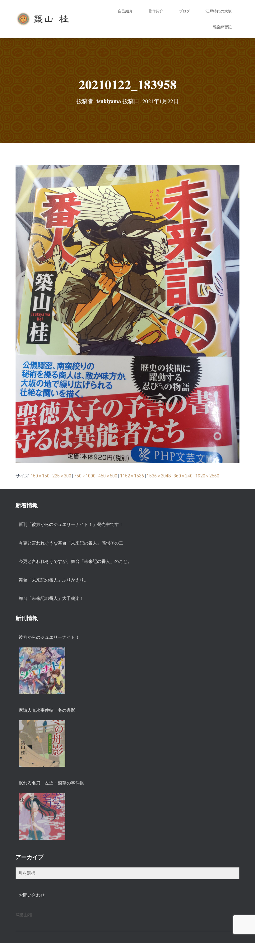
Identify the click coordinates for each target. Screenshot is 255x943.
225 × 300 (61, 475)
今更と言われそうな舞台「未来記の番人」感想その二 (71, 542)
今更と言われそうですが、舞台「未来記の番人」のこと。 (75, 561)
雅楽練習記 (222, 27)
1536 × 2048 (159, 475)
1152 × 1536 (132, 475)
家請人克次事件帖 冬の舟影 (47, 710)
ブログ (184, 11)
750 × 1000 (84, 475)
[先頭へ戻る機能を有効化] (243, 930)
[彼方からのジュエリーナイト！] (42, 671)
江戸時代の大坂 (219, 11)
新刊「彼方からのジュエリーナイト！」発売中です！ (71, 524)
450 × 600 (107, 475)
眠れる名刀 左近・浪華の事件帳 (51, 782)
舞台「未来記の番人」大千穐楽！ (51, 598)
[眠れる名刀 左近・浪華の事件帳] (42, 816)
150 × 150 (39, 475)
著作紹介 (155, 11)
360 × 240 (183, 475)
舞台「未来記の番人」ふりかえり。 (53, 579)
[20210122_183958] (127, 313)
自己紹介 (125, 11)
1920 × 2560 (207, 475)
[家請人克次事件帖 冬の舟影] (42, 743)
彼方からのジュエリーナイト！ (49, 637)
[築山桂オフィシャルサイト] (43, 19)
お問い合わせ (32, 895)
